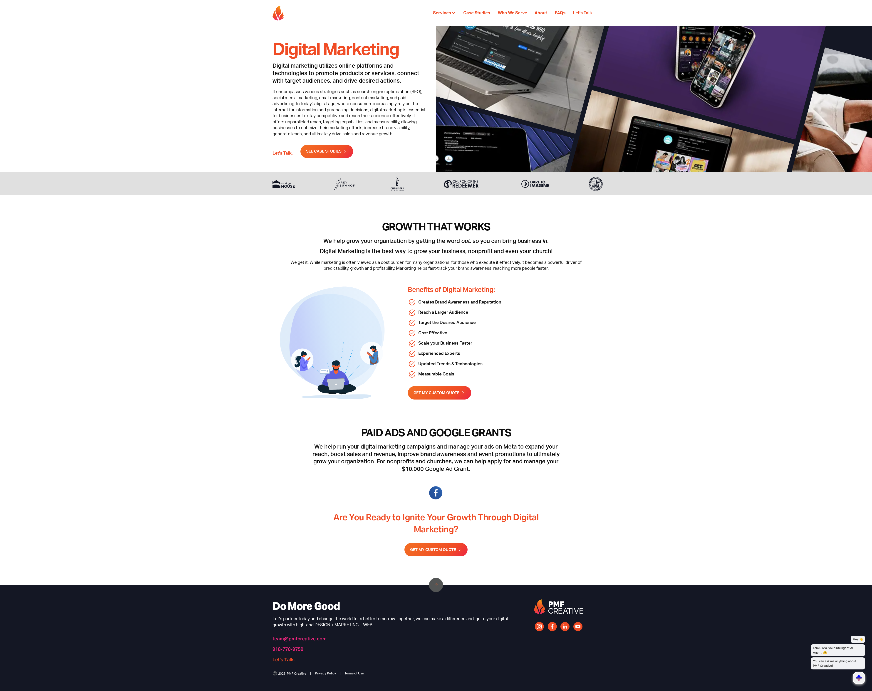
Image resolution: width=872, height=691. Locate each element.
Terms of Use (354, 673)
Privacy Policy (325, 673)
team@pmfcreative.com (299, 639)
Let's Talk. (282, 153)
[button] (444, 13)
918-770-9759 (287, 649)
